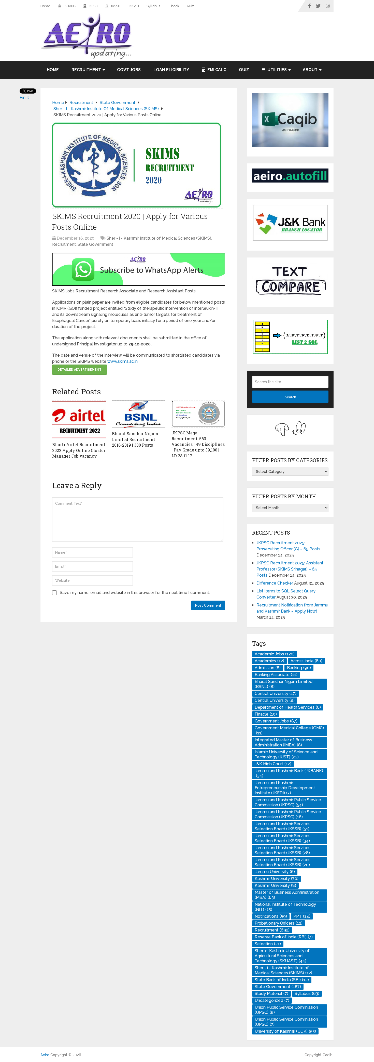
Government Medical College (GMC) (289, 730)
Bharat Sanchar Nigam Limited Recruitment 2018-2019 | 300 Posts (135, 439)
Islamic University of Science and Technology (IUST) (286, 754)
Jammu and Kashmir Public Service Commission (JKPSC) (288, 802)
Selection (268, 943)
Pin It (24, 97)
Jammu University (275, 871)
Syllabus (153, 6)
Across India (306, 660)
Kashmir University (276, 878)
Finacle (266, 714)
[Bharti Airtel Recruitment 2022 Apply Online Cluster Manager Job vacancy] (79, 419)
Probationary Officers (279, 923)
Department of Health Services (288, 707)
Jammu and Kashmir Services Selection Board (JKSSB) (282, 826)
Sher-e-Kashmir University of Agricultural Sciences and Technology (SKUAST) (282, 955)
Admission (268, 667)
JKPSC (92, 6)
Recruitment (86, 69)
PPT (301, 916)
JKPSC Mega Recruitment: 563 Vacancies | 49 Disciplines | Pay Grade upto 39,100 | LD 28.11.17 (198, 444)
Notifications (271, 916)
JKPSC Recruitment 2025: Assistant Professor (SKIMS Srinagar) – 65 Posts (289, 569)
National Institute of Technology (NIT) (285, 907)
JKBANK (69, 6)
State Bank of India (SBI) (282, 979)
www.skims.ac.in (122, 361)
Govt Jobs (129, 69)
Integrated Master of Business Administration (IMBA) (283, 742)
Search (290, 397)
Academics (269, 660)
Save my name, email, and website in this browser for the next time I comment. (135, 592)
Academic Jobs (275, 654)
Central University (275, 693)
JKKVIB (133, 6)
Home (45, 6)
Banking (299, 667)
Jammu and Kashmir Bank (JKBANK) (289, 773)
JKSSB (115, 6)
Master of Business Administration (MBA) (287, 895)
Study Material (271, 993)
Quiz (190, 6)
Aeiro (44, 1055)
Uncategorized (272, 1000)
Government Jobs (276, 721)
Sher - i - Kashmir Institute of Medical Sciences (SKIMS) (159, 238)
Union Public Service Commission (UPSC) (286, 1010)
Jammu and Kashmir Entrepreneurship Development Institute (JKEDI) (285, 787)
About (310, 69)
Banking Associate (276, 674)
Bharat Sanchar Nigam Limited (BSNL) (283, 684)
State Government (95, 244)
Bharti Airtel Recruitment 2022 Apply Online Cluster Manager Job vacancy (78, 450)
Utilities (276, 69)
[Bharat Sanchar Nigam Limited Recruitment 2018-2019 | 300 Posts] (139, 414)
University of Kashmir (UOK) (285, 1031)
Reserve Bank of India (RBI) (284, 937)
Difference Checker (274, 583)
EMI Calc (216, 69)
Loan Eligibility (171, 69)
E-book (173, 6)
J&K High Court (273, 763)
